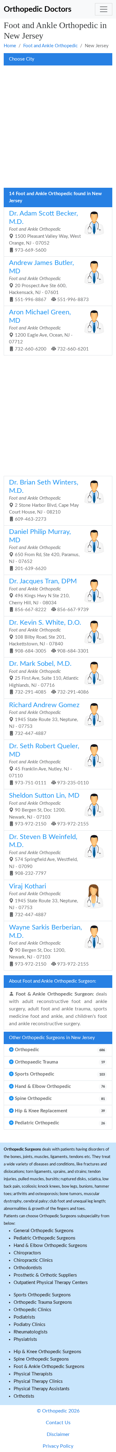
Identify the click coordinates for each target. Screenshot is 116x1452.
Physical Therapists (33, 1374)
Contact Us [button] (58, 1422)
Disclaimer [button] (58, 1434)
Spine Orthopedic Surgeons (41, 1359)
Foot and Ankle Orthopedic (50, 46)
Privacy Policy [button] (58, 1446)
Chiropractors (27, 1253)
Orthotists (24, 1396)
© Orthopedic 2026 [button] (58, 1410)
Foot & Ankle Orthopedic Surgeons (49, 1366)
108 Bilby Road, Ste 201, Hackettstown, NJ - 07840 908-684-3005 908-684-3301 (49, 636)
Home (10, 46)
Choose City (21, 59)
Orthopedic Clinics (32, 1309)
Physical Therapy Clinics (38, 1381)
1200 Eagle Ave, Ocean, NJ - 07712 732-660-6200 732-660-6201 (49, 330)
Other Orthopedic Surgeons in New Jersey (52, 1037)
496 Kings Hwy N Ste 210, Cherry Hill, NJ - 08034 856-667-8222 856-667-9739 (49, 595)
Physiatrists (25, 1339)
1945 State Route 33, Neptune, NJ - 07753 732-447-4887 (44, 719)
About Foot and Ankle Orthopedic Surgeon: (52, 981)
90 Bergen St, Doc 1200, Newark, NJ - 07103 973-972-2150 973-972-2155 (49, 809)
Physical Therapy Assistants (42, 1389)
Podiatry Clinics (29, 1324)
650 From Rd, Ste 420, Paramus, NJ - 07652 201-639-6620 (44, 550)
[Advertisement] (58, 128)
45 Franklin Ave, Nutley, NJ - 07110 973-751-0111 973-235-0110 (49, 764)
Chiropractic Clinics (33, 1260)
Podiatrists (24, 1317)
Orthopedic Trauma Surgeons (43, 1302)
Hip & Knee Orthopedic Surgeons (47, 1351)
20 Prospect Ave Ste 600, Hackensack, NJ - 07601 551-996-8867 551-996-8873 (49, 281)
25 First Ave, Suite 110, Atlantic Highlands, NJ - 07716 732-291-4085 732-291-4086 (49, 678)
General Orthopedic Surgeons (44, 1230)
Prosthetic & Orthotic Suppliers (45, 1275)
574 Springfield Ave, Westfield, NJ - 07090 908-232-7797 (43, 855)
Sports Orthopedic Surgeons (42, 1295)
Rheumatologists (31, 1332)
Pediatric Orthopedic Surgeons (44, 1238)
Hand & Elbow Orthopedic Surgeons (50, 1245)
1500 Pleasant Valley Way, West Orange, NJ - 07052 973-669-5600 (45, 231)
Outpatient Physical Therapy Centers (51, 1282)
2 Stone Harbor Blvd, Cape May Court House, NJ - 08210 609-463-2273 (44, 500)
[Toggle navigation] (103, 9)
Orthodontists (28, 1267)
